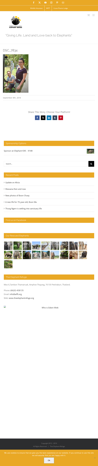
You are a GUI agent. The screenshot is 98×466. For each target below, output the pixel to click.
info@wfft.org (16, 294)
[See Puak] (73, 255)
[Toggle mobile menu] (93, 15)
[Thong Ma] (73, 245)
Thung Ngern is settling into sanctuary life (23, 208)
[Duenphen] (64, 255)
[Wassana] (36, 255)
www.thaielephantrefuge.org (21, 298)
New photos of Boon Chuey (17, 195)
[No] (95, 458)
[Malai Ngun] (26, 255)
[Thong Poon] (82, 245)
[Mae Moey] (8, 245)
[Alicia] (45, 245)
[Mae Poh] (36, 245)
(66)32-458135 (17, 290)
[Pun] (54, 255)
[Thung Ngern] (17, 245)
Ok (49, 460)
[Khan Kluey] (82, 255)
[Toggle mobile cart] (88, 15)
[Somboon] (8, 264)
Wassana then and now (15, 189)
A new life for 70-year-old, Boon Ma (21, 202)
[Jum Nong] (17, 255)
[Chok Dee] (45, 255)
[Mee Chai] (64, 245)
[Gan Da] (54, 245)
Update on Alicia (12, 182)
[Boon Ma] (26, 245)
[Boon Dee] (8, 255)
